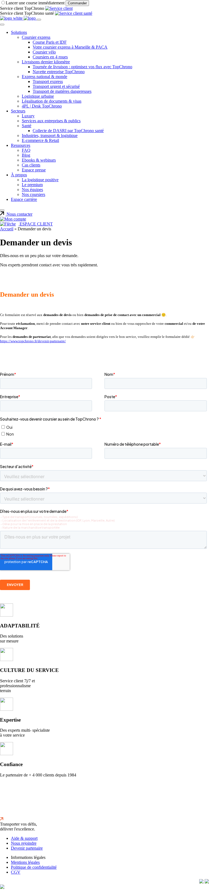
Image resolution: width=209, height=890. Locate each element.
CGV (15, 872)
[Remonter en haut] (1, 819)
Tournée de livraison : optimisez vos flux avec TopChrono (82, 66)
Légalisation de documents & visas (51, 101)
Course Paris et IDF (50, 42)
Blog (26, 155)
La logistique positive (40, 179)
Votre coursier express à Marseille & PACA (70, 47)
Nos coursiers (33, 194)
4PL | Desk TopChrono (42, 106)
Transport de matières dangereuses (62, 91)
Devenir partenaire (27, 848)
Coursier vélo (44, 52)
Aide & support (24, 838)
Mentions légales (25, 862)
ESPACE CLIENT (36, 224)
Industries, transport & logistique (50, 135)
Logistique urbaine (38, 96)
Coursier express (36, 37)
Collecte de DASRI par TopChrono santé (68, 130)
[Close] (2, 210)
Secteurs (18, 111)
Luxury (28, 116)
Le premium (32, 184)
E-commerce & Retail (40, 140)
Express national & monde (44, 76)
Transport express (48, 81)
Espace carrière (24, 199)
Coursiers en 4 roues (50, 57)
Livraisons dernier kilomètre (46, 61)
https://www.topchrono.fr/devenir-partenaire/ (33, 341)
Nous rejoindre (23, 843)
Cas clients (31, 165)
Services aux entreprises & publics (51, 120)
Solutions (19, 32)
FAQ (26, 150)
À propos (19, 174)
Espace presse (34, 170)
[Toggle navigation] (39, 19)
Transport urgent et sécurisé (56, 86)
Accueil (6, 229)
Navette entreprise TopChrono (59, 71)
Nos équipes (32, 189)
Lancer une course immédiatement (36, 3)
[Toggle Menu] (2, 24)
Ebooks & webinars (39, 160)
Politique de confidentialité (34, 867)
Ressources (20, 145)
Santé (26, 125)
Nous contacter (18, 214)
